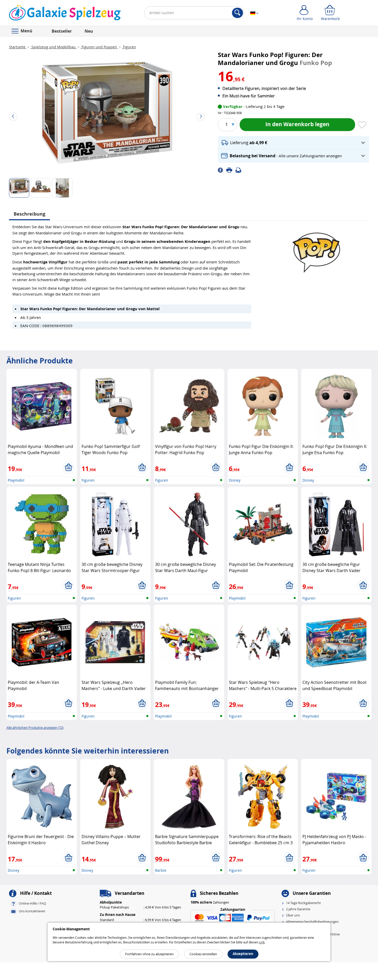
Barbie (160, 870)
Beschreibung (29, 214)
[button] (293, 142)
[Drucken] (231, 170)
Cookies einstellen (203, 954)
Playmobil (16, 480)
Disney (234, 480)
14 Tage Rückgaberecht (303, 903)
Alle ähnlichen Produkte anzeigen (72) (35, 727)
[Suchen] (237, 13)
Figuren (129, 46)
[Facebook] (222, 170)
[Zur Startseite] (65, 14)
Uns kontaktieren (32, 911)
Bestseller (62, 31)
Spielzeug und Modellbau (53, 46)
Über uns (293, 915)
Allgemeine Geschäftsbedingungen (312, 921)
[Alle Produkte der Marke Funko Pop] (316, 250)
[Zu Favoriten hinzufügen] (362, 125)
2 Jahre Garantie (298, 909)
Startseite (17, 46)
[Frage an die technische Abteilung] (240, 170)
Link (262, 942)
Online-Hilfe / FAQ (32, 903)
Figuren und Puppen (99, 46)
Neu (89, 31)
